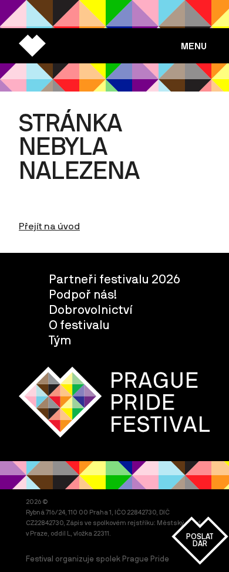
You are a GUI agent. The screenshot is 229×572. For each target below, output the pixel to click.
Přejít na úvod (49, 226)
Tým (60, 340)
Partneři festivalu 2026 (114, 279)
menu (194, 45)
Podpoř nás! (83, 294)
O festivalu (79, 324)
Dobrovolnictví (91, 309)
